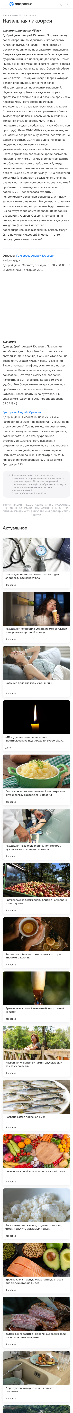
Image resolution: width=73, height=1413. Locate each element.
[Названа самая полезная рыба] (36, 1105)
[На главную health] (23, 4)
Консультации (10, 15)
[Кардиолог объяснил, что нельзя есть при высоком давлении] (36, 942)
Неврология (29, 15)
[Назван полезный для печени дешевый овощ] (36, 1159)
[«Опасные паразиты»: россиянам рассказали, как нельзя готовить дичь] (36, 1322)
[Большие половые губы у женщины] (36, 671)
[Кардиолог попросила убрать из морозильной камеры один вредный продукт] (36, 617)
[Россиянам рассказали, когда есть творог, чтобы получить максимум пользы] (36, 1213)
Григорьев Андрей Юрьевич (35, 255)
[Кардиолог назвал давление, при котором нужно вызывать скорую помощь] (36, 834)
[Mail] (12, 4)
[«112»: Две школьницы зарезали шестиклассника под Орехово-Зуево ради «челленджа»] (36, 725)
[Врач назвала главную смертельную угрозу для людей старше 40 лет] (36, 1268)
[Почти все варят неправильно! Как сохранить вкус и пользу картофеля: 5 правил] (36, 780)
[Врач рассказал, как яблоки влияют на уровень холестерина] (36, 888)
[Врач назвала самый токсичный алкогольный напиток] (36, 996)
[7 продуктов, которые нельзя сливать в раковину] (36, 1376)
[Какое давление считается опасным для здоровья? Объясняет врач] (36, 563)
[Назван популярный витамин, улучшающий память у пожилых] (36, 1051)
